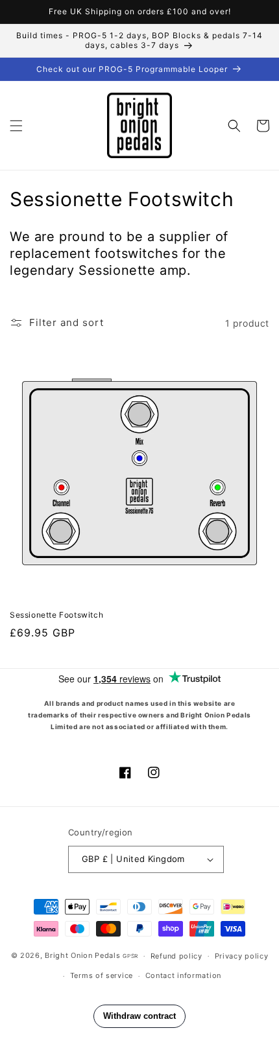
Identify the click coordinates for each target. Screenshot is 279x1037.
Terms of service (101, 975)
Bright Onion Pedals (82, 955)
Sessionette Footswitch (56, 615)
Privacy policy (242, 956)
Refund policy (176, 956)
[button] (16, 125)
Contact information (183, 975)
